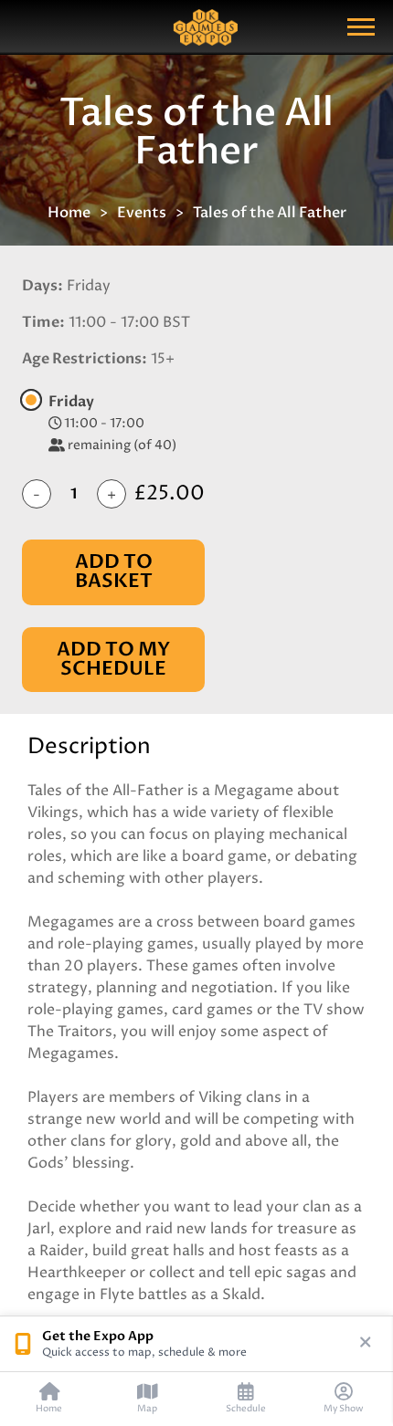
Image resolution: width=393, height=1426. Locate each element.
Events (141, 213)
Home (69, 213)
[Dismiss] (365, 1344)
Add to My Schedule (113, 659)
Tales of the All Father (269, 213)
